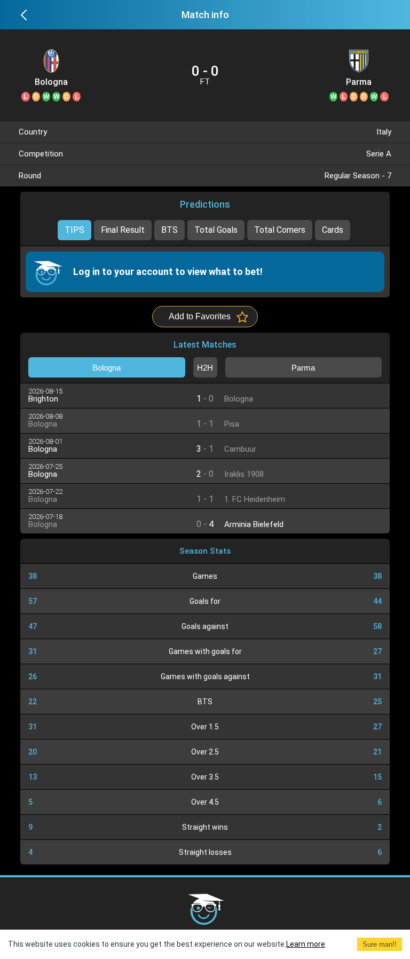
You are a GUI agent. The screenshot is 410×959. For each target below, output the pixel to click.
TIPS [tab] (74, 230)
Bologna (51, 82)
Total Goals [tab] (216, 230)
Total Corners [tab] (279, 230)
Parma (359, 82)
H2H (205, 367)
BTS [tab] (169, 230)
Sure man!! (379, 944)
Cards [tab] (332, 230)
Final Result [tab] (123, 230)
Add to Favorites (200, 316)
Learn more (305, 944)
